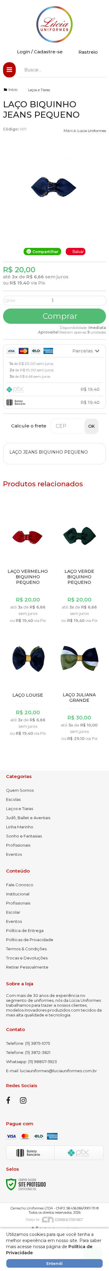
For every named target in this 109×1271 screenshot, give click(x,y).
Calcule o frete (28, 426)
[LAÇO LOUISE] (28, 686)
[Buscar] (97, 69)
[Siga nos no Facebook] (8, 1101)
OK (91, 426)
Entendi (54, 1263)
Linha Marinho (19, 826)
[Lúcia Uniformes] (54, 24)
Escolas (13, 799)
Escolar (13, 912)
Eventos (14, 854)
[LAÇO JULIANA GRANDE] (79, 689)
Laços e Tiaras (39, 90)
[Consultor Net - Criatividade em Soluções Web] (54, 1219)
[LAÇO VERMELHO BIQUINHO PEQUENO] (28, 568)
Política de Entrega (25, 930)
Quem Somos (20, 790)
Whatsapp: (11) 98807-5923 (31, 1061)
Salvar (78, 251)
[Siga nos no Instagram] (23, 1101)
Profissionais (18, 845)
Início (12, 89)
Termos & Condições (26, 948)
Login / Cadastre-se (40, 52)
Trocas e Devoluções (27, 957)
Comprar (59, 316)
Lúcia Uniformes (92, 130)
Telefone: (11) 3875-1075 (28, 1043)
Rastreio (88, 52)
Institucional (17, 893)
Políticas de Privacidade (29, 939)
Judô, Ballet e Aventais (28, 817)
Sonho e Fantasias (24, 836)
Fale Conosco (19, 884)
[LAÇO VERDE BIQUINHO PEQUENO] (79, 568)
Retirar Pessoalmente (27, 967)
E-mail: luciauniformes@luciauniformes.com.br (51, 1070)
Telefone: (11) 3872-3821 (28, 1052)
